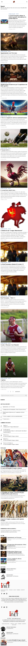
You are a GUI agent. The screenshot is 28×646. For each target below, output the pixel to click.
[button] (26, 395)
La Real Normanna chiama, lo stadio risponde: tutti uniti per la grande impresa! (17, 17)
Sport (9, 51)
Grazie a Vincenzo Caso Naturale (10, 345)
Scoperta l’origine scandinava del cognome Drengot (12, 519)
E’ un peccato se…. (6, 150)
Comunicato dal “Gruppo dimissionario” (12, 230)
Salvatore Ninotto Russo (11, 568)
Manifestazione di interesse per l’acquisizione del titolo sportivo (14, 85)
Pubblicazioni (4, 51)
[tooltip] (3, 570)
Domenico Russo (10, 574)
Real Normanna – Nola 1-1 (8, 298)
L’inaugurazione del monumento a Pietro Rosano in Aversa (14, 409)
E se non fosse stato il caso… (8, 190)
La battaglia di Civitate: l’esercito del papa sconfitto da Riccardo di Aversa (12, 493)
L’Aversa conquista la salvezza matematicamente (14, 117)
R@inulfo (5, 438)
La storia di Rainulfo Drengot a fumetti (10, 436)
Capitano (3, 380)
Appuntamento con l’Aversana (9, 53)
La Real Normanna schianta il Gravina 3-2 (12, 264)
